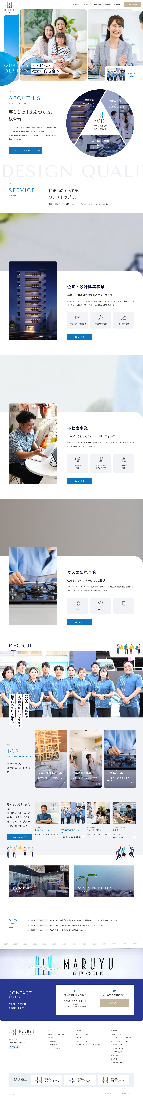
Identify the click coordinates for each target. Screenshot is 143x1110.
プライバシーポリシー (15, 1094)
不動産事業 (53, 1045)
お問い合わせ (114, 1003)
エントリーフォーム (117, 1062)
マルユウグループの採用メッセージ (122, 1038)
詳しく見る (79, 337)
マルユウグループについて (25, 150)
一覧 (12, 927)
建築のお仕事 (117, 1045)
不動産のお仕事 (118, 1048)
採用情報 (114, 1031)
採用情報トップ (19, 837)
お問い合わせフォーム (83, 1041)
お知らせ (78, 1038)
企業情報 (78, 1031)
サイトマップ (27, 1094)
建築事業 (53, 1041)
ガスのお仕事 (117, 1052)
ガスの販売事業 (55, 1048)
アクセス (15, 1047)
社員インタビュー (117, 1055)
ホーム (50, 1031)
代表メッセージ (116, 1034)
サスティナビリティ (82, 1034)
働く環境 (114, 1059)
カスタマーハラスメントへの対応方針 (88, 1045)
